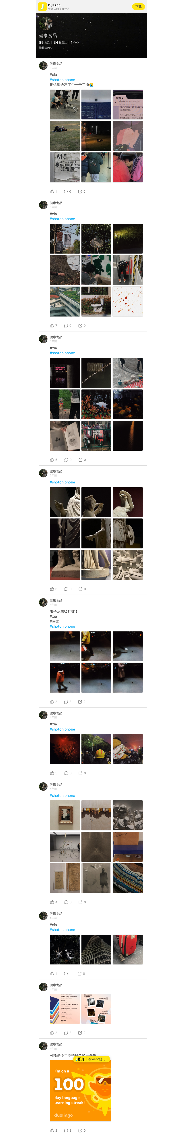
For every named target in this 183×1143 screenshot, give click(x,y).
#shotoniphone (62, 79)
